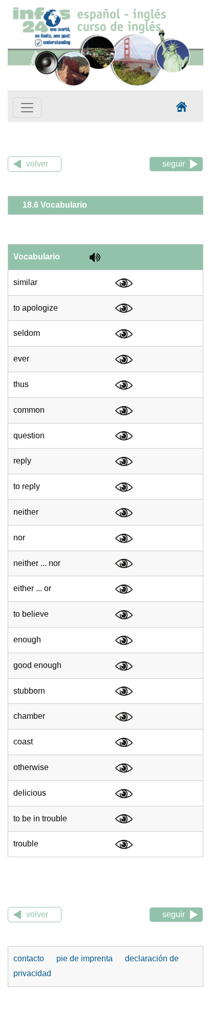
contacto (29, 958)
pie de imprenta (85, 958)
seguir (173, 163)
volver (37, 163)
